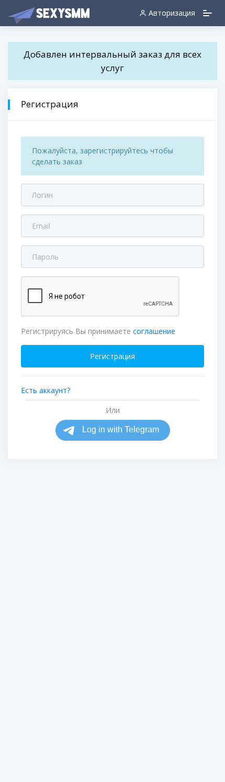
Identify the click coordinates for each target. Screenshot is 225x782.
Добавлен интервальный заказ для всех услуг (112, 61)
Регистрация (112, 356)
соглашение (154, 331)
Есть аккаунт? (45, 390)
